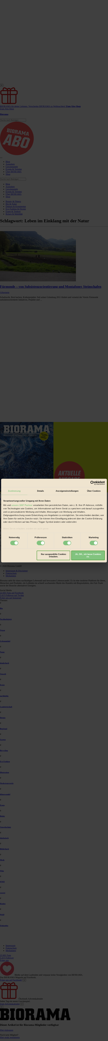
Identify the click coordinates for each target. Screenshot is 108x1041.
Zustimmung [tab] (14, 491)
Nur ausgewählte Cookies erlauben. (53, 555)
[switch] (41, 543)
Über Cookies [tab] (94, 491)
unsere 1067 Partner (21, 505)
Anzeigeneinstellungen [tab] (67, 491)
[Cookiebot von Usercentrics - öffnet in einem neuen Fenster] (92, 483)
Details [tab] (40, 491)
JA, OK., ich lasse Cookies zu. (88, 555)
